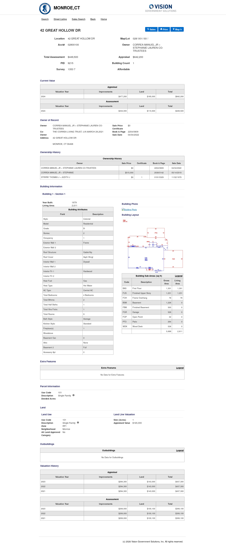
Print (165, 29)
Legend (178, 275)
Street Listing (60, 19)
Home (104, 19)
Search (45, 19)
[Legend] (78, 422)
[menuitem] (45, 18)
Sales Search (78, 19)
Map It (178, 29)
